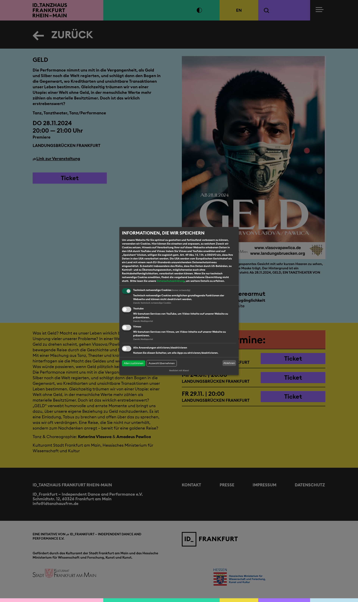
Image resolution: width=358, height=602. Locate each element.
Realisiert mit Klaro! (179, 370)
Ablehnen (229, 363)
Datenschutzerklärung (171, 281)
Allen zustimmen (133, 363)
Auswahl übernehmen (162, 363)
